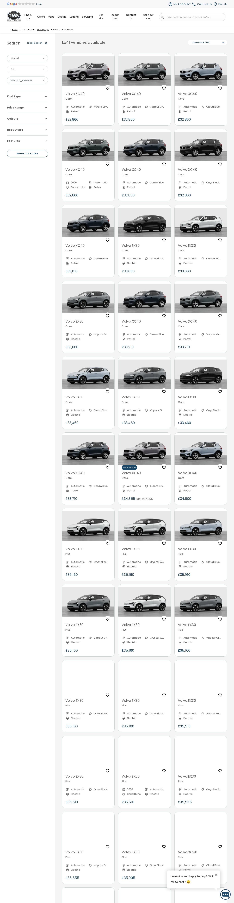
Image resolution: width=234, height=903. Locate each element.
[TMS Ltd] (14, 16)
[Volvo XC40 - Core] (88, 70)
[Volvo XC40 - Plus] (201, 829)
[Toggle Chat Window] (225, 894)
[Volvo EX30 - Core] (144, 222)
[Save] (107, 88)
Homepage (43, 29)
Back (14, 29)
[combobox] (27, 58)
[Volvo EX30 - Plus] (88, 525)
